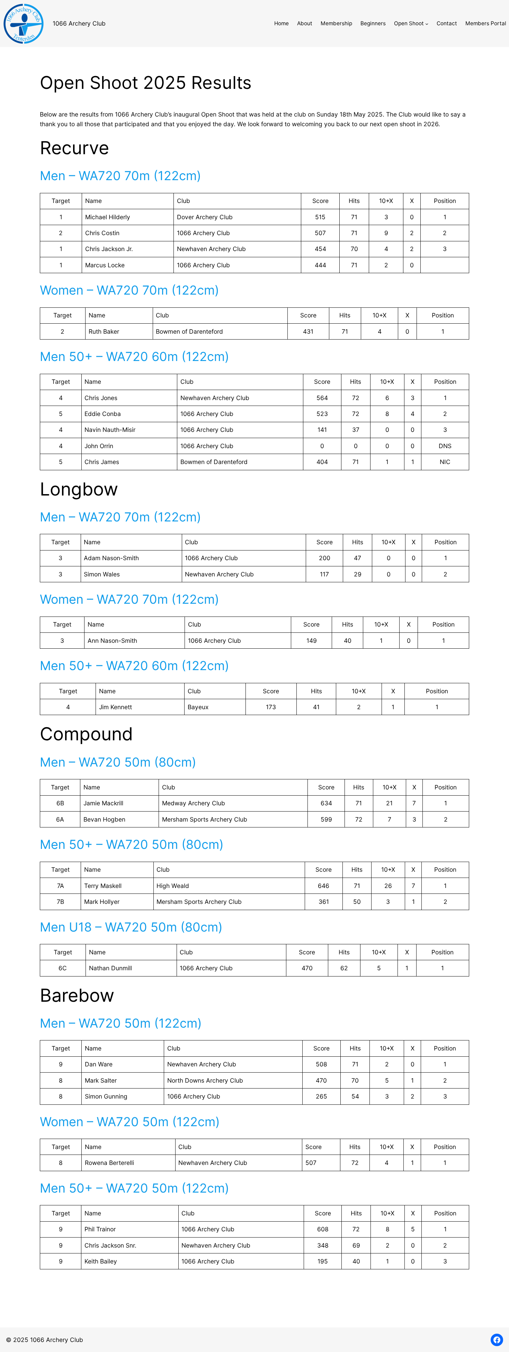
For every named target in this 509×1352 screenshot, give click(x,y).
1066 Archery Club (79, 23)
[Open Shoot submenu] (426, 23)
